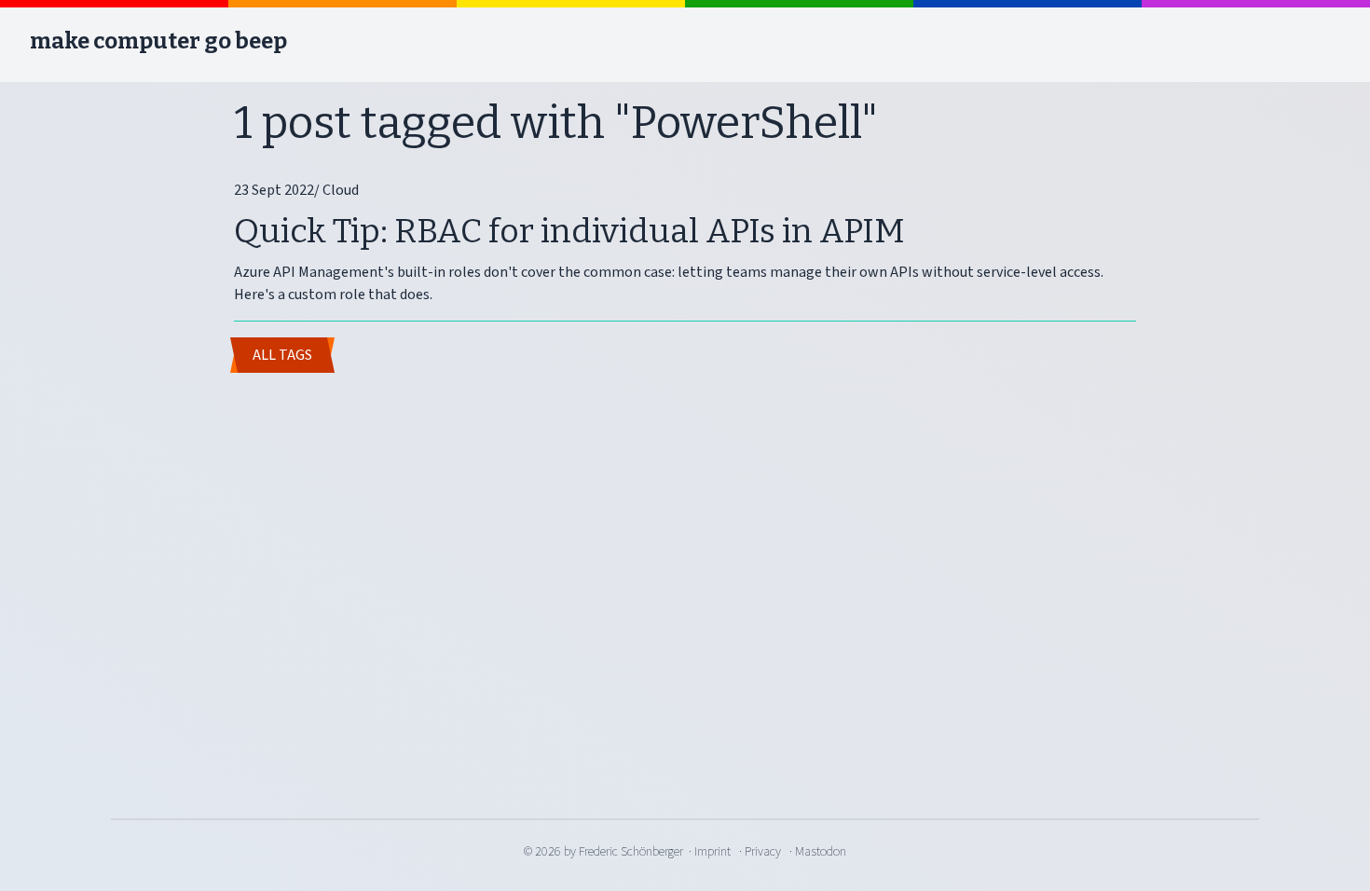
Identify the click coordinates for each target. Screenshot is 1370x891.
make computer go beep (158, 41)
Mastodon (820, 852)
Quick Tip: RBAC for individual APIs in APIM (569, 231)
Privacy (763, 852)
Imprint (712, 852)
